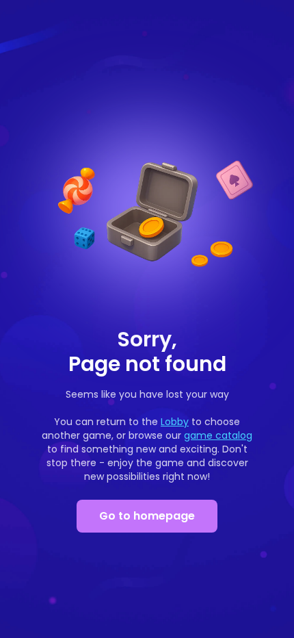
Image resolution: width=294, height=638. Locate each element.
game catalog (218, 435)
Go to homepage (147, 516)
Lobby (175, 422)
